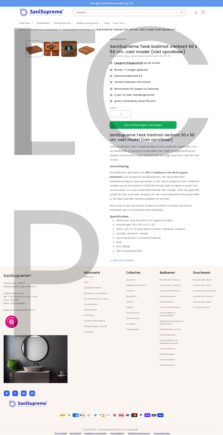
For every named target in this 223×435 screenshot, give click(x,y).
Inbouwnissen (167, 301)
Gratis (127, 56)
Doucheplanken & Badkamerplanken (169, 341)
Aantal (113, 107)
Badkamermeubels (135, 285)
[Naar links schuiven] (22, 49)
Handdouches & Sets (170, 329)
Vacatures (89, 331)
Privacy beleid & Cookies (96, 298)
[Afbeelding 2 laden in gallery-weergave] (52, 49)
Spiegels (130, 323)
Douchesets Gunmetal (204, 290)
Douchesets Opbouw (170, 285)
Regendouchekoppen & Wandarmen (171, 322)
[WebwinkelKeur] (11, 321)
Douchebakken (167, 365)
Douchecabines (167, 359)
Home (22, 29)
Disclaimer (89, 315)
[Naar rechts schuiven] (99, 49)
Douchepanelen (168, 296)
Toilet (129, 301)
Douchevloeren (167, 348)
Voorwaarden (91, 304)
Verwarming (132, 318)
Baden (129, 307)
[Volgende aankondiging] (203, 3)
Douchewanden (168, 334)
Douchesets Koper (202, 301)
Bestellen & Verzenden (95, 293)
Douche (130, 279)
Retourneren (90, 309)
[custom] (15, 393)
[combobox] (129, 12)
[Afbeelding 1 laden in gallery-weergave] (34, 49)
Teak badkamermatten (77, 29)
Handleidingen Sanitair (95, 326)
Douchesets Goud (202, 285)
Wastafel (130, 296)
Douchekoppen (167, 354)
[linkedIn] (24, 393)
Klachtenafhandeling (94, 320)
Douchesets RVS (201, 307)
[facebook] (7, 393)
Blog (86, 282)
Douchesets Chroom (203, 296)
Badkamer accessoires (44, 29)
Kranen (130, 290)
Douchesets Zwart (202, 279)
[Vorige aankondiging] (19, 3)
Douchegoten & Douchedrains (167, 314)
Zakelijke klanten (92, 287)
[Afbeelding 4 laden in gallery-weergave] (87, 49)
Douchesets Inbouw (170, 279)
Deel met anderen (123, 260)
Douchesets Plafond (170, 290)
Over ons (88, 276)
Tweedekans (132, 329)
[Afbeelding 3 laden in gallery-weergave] (69, 49)
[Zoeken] (182, 12)
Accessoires (132, 312)
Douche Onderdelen (170, 307)
